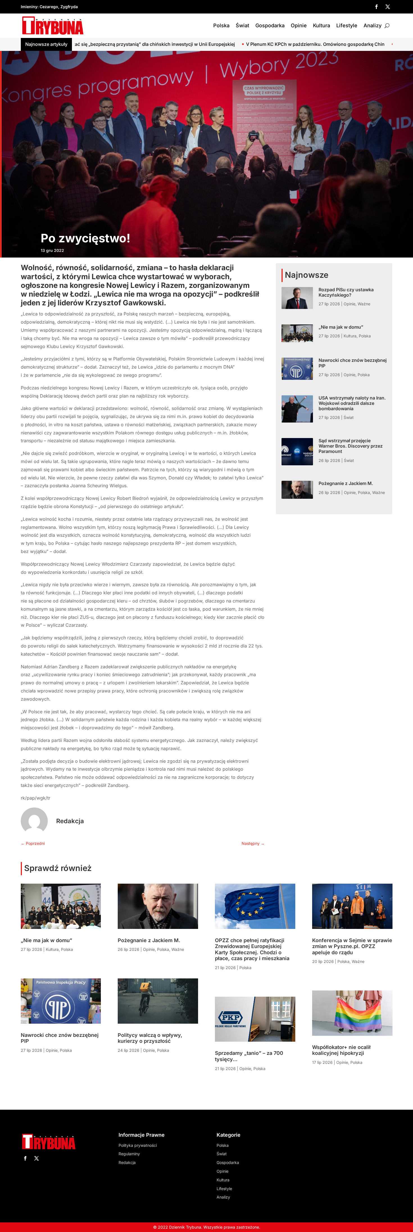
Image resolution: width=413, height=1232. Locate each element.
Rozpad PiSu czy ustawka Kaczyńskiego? (346, 292)
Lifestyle (346, 25)
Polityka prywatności (138, 1145)
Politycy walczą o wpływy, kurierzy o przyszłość (150, 1038)
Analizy (373, 25)
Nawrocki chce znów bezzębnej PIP (353, 362)
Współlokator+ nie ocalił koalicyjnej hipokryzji (341, 1050)
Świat (242, 25)
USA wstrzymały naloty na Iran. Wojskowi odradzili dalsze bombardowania (352, 403)
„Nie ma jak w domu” (341, 327)
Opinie (299, 25)
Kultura (321, 25)
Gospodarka (270, 25)
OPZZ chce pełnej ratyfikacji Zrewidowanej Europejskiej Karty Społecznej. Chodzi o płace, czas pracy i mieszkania (252, 949)
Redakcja (70, 821)
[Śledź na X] (387, 6)
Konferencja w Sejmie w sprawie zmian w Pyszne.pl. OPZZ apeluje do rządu (352, 946)
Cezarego (49, 6)
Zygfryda (69, 6)
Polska (221, 25)
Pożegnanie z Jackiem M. (346, 483)
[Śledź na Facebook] (376, 6)
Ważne (364, 303)
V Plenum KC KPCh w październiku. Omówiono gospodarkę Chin (224, 44)
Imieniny (29, 6)
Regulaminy (129, 1153)
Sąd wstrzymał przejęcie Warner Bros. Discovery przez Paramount (351, 446)
